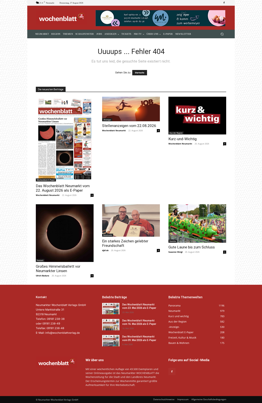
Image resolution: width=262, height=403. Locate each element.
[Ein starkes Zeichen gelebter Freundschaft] (131, 220)
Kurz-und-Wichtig (182, 139)
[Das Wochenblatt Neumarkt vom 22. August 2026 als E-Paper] (65, 139)
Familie (172, 241)
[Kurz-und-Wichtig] (197, 115)
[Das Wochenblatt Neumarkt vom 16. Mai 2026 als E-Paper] (110, 324)
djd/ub (105, 250)
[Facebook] (224, 3)
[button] (222, 34)
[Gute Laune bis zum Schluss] (197, 223)
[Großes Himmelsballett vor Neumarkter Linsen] (65, 233)
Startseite (139, 72)
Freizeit (40, 260)
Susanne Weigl (175, 252)
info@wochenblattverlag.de (62, 332)
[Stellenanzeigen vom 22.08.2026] (131, 109)
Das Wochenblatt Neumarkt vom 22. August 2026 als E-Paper (63, 188)
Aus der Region (176, 133)
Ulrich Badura (42, 275)
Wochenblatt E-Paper (46, 180)
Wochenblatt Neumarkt (48, 195)
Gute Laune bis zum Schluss (191, 247)
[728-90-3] (161, 18)
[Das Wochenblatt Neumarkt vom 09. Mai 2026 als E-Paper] (110, 340)
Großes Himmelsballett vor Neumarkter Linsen (58, 268)
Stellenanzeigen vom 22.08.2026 (129, 126)
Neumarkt (107, 235)
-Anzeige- (107, 119)
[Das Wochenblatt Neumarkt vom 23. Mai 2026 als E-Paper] (110, 308)
